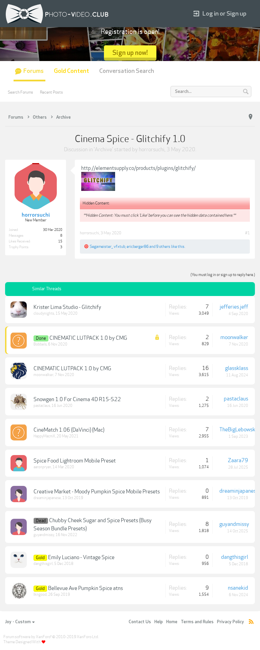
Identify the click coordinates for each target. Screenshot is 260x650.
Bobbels (40, 344)
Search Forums (20, 92)
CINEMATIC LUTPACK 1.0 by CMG (88, 338)
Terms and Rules (197, 622)
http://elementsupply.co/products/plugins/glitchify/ (138, 168)
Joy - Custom (18, 622)
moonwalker (234, 337)
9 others (163, 246)
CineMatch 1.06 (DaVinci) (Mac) (69, 430)
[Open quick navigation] (250, 117)
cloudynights (44, 313)
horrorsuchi (152, 149)
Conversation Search (126, 71)
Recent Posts (51, 92)
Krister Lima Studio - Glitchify (67, 307)
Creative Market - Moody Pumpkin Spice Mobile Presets (97, 491)
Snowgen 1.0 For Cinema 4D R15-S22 (77, 399)
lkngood (40, 594)
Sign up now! (130, 53)
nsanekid (238, 588)
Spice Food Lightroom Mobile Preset (75, 460)
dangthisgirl (43, 564)
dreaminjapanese (47, 498)
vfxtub (119, 246)
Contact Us (140, 622)
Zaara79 (238, 460)
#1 (247, 233)
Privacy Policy (230, 622)
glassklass (236, 368)
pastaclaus (42, 405)
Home (171, 622)
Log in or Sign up (224, 13)
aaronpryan (42, 467)
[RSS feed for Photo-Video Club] (251, 622)
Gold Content (71, 71)
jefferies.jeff (234, 306)
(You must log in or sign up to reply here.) (223, 275)
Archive (103, 149)
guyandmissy (44, 535)
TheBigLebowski (238, 429)
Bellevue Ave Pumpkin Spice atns (85, 588)
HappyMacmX (44, 436)
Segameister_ (101, 246)
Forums (33, 71)
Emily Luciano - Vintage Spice (81, 557)
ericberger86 (138, 246)
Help (158, 622)
